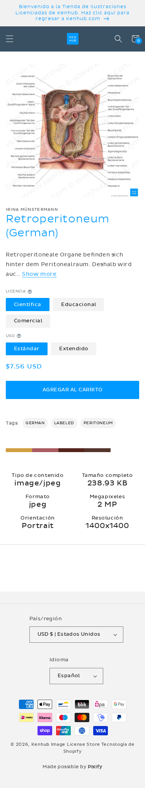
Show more (39, 274)
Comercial (28, 321)
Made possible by (72, 766)
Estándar (26, 349)
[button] (9, 38)
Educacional (78, 304)
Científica (27, 304)
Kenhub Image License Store (65, 744)
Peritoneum (98, 423)
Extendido (74, 349)
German (35, 423)
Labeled (64, 423)
